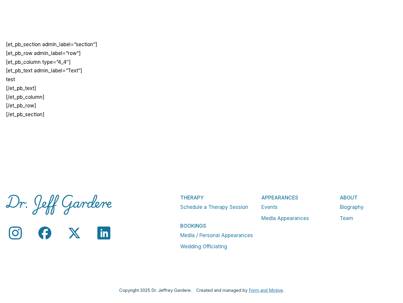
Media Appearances (285, 218)
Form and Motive (266, 290)
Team (346, 218)
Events (269, 207)
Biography (352, 207)
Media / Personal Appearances (216, 235)
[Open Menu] (392, 17)
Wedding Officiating (203, 246)
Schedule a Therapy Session (214, 207)
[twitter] (74, 233)
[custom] (15, 233)
